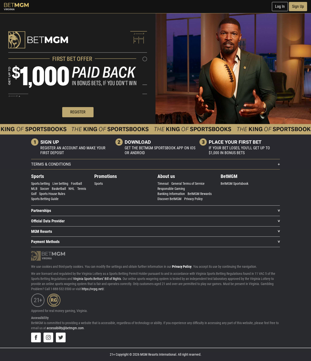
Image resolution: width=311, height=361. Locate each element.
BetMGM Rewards (200, 194)
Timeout (163, 183)
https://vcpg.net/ (93, 289)
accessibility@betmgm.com (65, 328)
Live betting (60, 183)
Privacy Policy (193, 199)
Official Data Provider (48, 221)
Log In (280, 6)
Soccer (44, 189)
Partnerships (41, 210)
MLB (34, 189)
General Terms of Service (188, 183)
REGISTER (78, 112)
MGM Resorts (41, 231)
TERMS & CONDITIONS (51, 164)
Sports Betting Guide (45, 199)
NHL (72, 189)
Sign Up (298, 6)
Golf (33, 194)
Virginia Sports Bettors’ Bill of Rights (97, 279)
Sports (98, 183)
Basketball (59, 189)
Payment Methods (45, 241)
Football (76, 183)
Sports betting (40, 183)
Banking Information (171, 194)
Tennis (81, 189)
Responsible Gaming (171, 189)
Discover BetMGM (169, 199)
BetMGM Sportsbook (234, 183)
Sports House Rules (52, 194)
